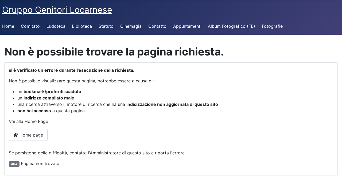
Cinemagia (131, 26)
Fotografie (272, 26)
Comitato (30, 26)
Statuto (106, 26)
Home (8, 26)
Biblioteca (82, 26)
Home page (30, 135)
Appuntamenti (187, 26)
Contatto (157, 26)
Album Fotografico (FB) (231, 26)
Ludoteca (55, 26)
